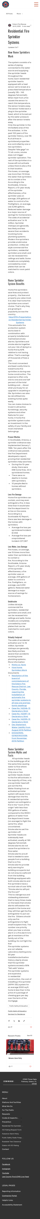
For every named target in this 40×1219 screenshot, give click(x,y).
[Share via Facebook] (9, 1021)
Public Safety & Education (18, 1006)
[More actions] (31, 25)
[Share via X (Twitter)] (14, 1021)
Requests (6, 1114)
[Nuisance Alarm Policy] (20, 1047)
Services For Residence (16, 1014)
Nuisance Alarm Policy (15, 1058)
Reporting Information (11, 1191)
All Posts (9, 14)
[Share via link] (24, 1021)
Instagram (6, 1169)
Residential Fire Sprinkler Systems (13, 1126)
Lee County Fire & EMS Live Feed (15, 1177)
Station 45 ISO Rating (10, 1145)
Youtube (5, 1173)
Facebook (6, 1164)
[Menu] (36, 4)
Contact (5, 1149)
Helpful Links (7, 1200)
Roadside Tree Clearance (11, 1142)
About (4, 1098)
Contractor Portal (9, 1196)
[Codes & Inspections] (21, 1118)
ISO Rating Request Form (11, 1130)
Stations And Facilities (11, 1102)
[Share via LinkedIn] (19, 1021)
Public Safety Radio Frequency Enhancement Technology (13, 1138)
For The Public (8, 1110)
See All (29, 1035)
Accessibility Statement (12, 1205)
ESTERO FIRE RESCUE (8, 1081)
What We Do (7, 1106)
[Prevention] (21, 1122)
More (19, 14)
